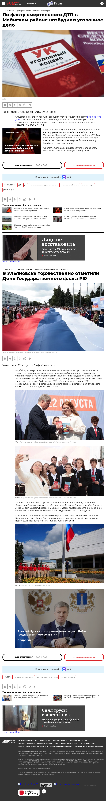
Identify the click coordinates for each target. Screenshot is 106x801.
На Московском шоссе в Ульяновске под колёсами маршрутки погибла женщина (30, 218)
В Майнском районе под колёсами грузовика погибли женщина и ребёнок (32, 209)
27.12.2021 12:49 (8, 11)
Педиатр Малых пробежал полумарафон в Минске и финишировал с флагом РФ (81, 697)
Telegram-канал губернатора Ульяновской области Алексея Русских (30, 352)
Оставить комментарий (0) (84, 165)
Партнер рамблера (90, 785)
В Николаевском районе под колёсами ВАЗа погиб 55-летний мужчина (82, 209)
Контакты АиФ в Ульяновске (66, 743)
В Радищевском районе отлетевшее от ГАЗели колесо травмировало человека (80, 218)
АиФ (4, 99)
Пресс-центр (45, 741)
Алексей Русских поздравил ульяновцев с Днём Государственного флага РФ (51, 633)
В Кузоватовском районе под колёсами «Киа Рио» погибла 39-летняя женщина (32, 226)
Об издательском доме (27, 741)
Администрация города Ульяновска (35, 585)
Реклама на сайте (88, 743)
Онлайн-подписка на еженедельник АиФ (35, 743)
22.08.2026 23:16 (8, 269)
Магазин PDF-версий (78, 741)
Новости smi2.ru (11, 261)
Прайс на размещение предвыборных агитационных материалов (45, 746)
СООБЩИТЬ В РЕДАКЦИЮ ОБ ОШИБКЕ (89, 746)
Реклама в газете (60, 741)
